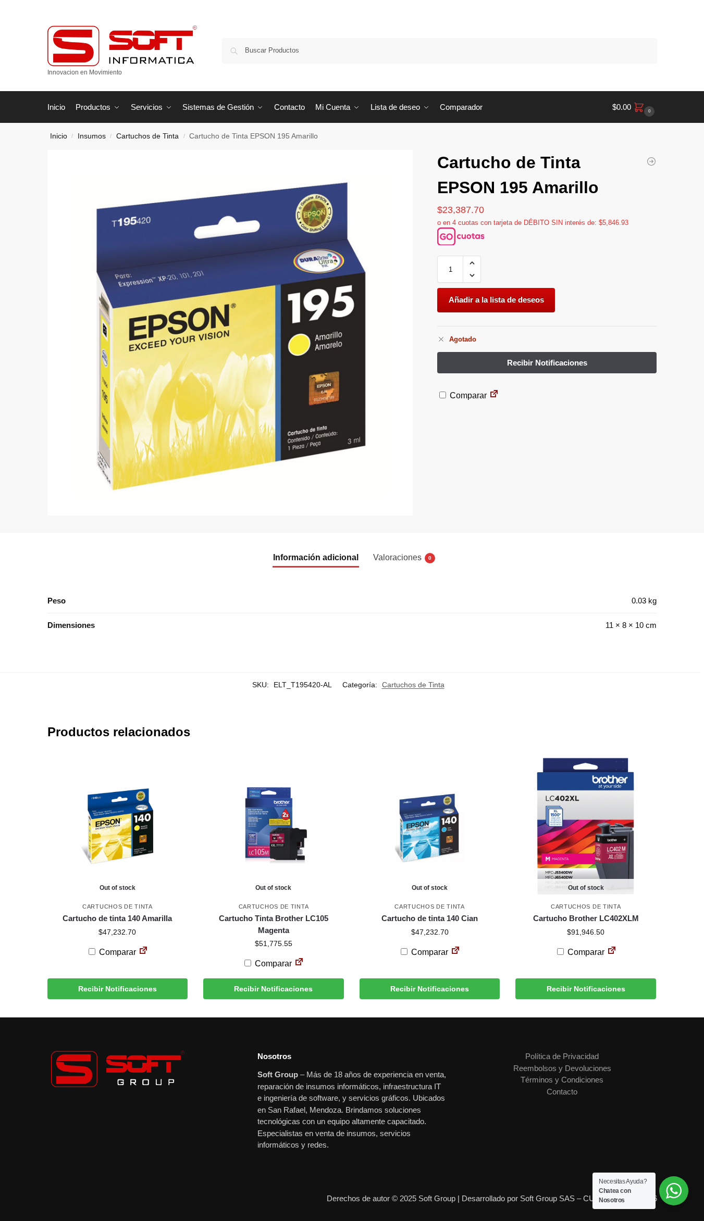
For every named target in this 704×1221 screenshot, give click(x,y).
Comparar (467, 395)
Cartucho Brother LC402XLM (586, 918)
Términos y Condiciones (562, 1079)
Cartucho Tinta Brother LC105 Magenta (273, 924)
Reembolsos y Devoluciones (562, 1068)
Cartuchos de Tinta (147, 136)
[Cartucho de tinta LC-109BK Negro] (651, 161)
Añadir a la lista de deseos (496, 299)
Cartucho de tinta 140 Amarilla (117, 918)
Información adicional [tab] (316, 557)
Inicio (58, 136)
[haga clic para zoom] (230, 332)
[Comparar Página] (494, 395)
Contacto (562, 1091)
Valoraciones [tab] (402, 557)
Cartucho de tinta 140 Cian (429, 918)
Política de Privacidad (562, 1056)
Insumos (92, 136)
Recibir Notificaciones (117, 989)
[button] (634, 107)
